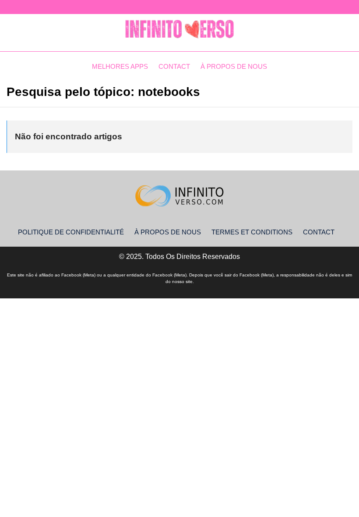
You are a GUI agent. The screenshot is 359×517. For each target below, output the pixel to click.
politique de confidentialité (71, 232)
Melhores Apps (120, 66)
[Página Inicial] (179, 29)
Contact (174, 66)
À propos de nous (234, 66)
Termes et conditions (251, 232)
